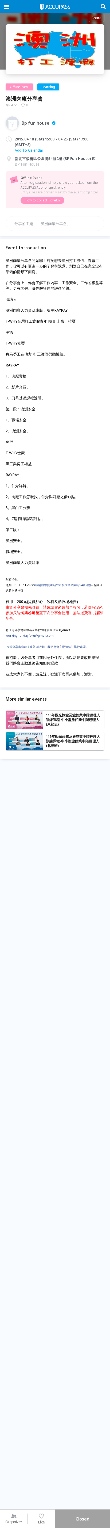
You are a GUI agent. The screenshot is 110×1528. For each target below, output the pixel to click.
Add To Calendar (29, 150)
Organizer (13, 1521)
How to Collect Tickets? (42, 200)
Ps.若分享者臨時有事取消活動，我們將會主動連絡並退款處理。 (47, 647)
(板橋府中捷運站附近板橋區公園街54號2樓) (62, 585)
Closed (82, 1519)
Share (96, 17)
